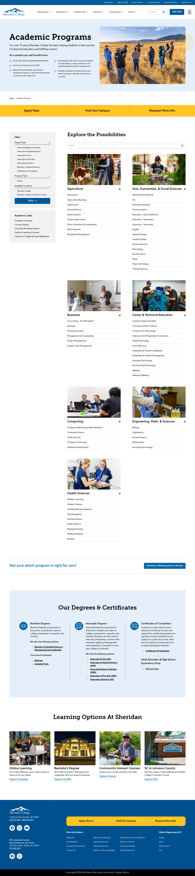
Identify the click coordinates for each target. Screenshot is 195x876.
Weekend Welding (140, 375)
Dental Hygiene (74, 514)
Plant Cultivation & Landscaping (82, 225)
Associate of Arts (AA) (100, 659)
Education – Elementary (143, 220)
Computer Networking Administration (84, 428)
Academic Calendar (23, 221)
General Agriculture (76, 220)
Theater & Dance (140, 269)
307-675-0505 (14, 820)
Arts (160, 850)
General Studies (139, 235)
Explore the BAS (62, 779)
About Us (70, 838)
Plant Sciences (73, 230)
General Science (139, 438)
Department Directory (102, 838)
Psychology (137, 249)
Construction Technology (144, 331)
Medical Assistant (75, 534)
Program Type (21, 176)
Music (135, 259)
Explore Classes (107, 776)
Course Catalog (22, 225)
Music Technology (140, 264)
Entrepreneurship (75, 331)
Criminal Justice (139, 210)
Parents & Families (170, 2)
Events (161, 838)
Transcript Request (127, 846)
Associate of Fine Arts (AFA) (103, 676)
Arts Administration (141, 205)
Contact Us (70, 850)
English (135, 230)
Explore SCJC (152, 779)
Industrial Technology (142, 361)
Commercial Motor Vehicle (144, 326)
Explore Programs (18, 779)
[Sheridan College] (14, 12)
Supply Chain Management (79, 346)
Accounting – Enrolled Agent (80, 321)
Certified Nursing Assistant (79, 509)
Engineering (137, 433)
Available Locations (23, 186)
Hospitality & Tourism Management (148, 356)
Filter (31, 201)
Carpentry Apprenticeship (144, 321)
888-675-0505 (27, 820)
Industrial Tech (42, 664)
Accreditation (71, 842)
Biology (135, 428)
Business (71, 326)
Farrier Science (74, 215)
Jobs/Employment (100, 842)
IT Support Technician (77, 442)
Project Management (77, 341)
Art (133, 200)
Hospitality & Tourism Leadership (147, 351)
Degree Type (20, 143)
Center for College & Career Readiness (32, 237)
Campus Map (108, 2)
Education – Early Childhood (145, 215)
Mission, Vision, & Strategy (104, 850)
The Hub (177, 12)
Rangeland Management (78, 235)
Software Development (78, 447)
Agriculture (72, 195)
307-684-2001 (15, 848)
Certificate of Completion (157, 651)
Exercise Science (74, 519)
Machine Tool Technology (144, 366)
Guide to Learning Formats (27, 233)
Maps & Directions (100, 846)
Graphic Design (139, 239)
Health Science (74, 524)
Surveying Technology (142, 447)
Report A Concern (127, 842)
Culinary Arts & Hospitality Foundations (150, 336)
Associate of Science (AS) (102, 680)
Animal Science (74, 210)
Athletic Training (74, 504)
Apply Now (121, 2)
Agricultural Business (77, 200)
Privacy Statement (127, 850)
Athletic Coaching (75, 499)
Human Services (139, 244)
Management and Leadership (80, 336)
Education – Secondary (142, 225)
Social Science (138, 254)
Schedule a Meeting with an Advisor (164, 566)
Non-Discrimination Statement (132, 838)
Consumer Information (75, 846)
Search (164, 12)
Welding (136, 371)
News (161, 842)
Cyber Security (74, 438)
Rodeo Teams (164, 846)
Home (11, 98)
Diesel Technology (140, 341)
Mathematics (138, 442)
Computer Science (75, 433)
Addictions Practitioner (143, 195)
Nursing (71, 539)
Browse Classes (137, 2)
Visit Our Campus (97, 110)
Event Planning (139, 346)
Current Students (153, 2)
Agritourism (72, 205)
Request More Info (162, 110)
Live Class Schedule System (27, 229)
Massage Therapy (75, 529)
